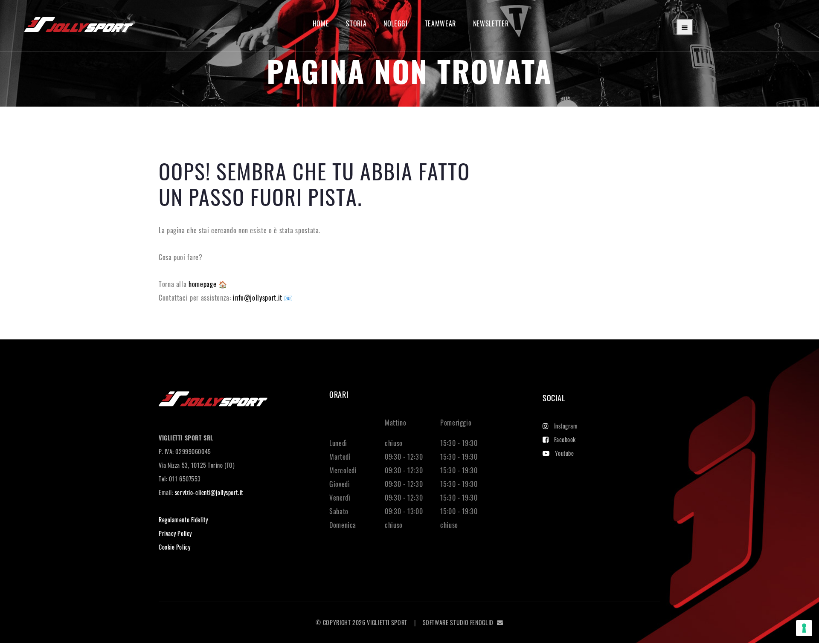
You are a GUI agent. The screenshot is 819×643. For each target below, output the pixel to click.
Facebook (565, 439)
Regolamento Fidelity (183, 519)
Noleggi (395, 23)
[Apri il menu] (685, 27)
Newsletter (490, 23)
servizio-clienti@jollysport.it (209, 492)
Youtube (564, 453)
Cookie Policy (174, 546)
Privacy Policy (175, 533)
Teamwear (440, 23)
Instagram (566, 425)
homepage (203, 284)
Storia (356, 23)
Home (321, 23)
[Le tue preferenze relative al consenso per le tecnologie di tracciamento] (804, 628)
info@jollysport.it (258, 298)
